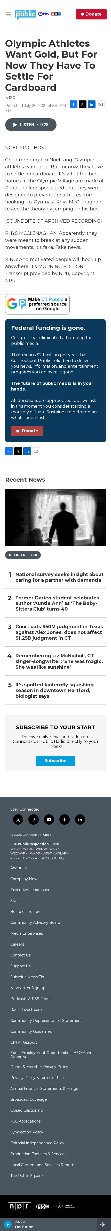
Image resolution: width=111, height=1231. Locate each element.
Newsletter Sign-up (27, 988)
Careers (17, 944)
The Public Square (26, 1176)
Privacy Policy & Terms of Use (37, 1078)
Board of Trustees (26, 912)
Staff (14, 901)
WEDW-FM (19, 853)
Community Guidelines (31, 1032)
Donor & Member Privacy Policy (39, 1067)
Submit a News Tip (27, 977)
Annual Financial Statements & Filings (44, 1089)
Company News (24, 879)
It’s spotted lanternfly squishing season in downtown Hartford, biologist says (54, 690)
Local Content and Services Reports (42, 1165)
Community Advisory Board (35, 923)
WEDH (15, 849)
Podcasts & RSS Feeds (30, 999)
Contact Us (20, 955)
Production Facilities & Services (38, 1154)
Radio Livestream (26, 1010)
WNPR (35, 853)
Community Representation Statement (46, 1021)
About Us (18, 868)
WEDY (54, 849)
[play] (8, 1224)
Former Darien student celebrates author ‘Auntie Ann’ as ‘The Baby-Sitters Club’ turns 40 (57, 603)
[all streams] (104, 1224)
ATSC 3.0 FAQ (53, 858)
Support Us (20, 966)
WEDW (41, 849)
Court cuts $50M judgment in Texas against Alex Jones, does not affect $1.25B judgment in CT (59, 632)
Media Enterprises (26, 934)
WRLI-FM (61, 853)
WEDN (28, 849)
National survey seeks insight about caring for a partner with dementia (59, 577)
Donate (93, 14)
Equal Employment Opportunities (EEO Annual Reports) (52, 1055)
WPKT (47, 853)
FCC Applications (25, 1121)
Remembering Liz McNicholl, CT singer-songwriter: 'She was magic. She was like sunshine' (59, 661)
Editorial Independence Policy (37, 1143)
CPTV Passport (23, 1043)
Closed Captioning (26, 1111)
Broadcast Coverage (28, 1100)
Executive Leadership (29, 890)
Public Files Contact (25, 858)
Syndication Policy (26, 1132)
